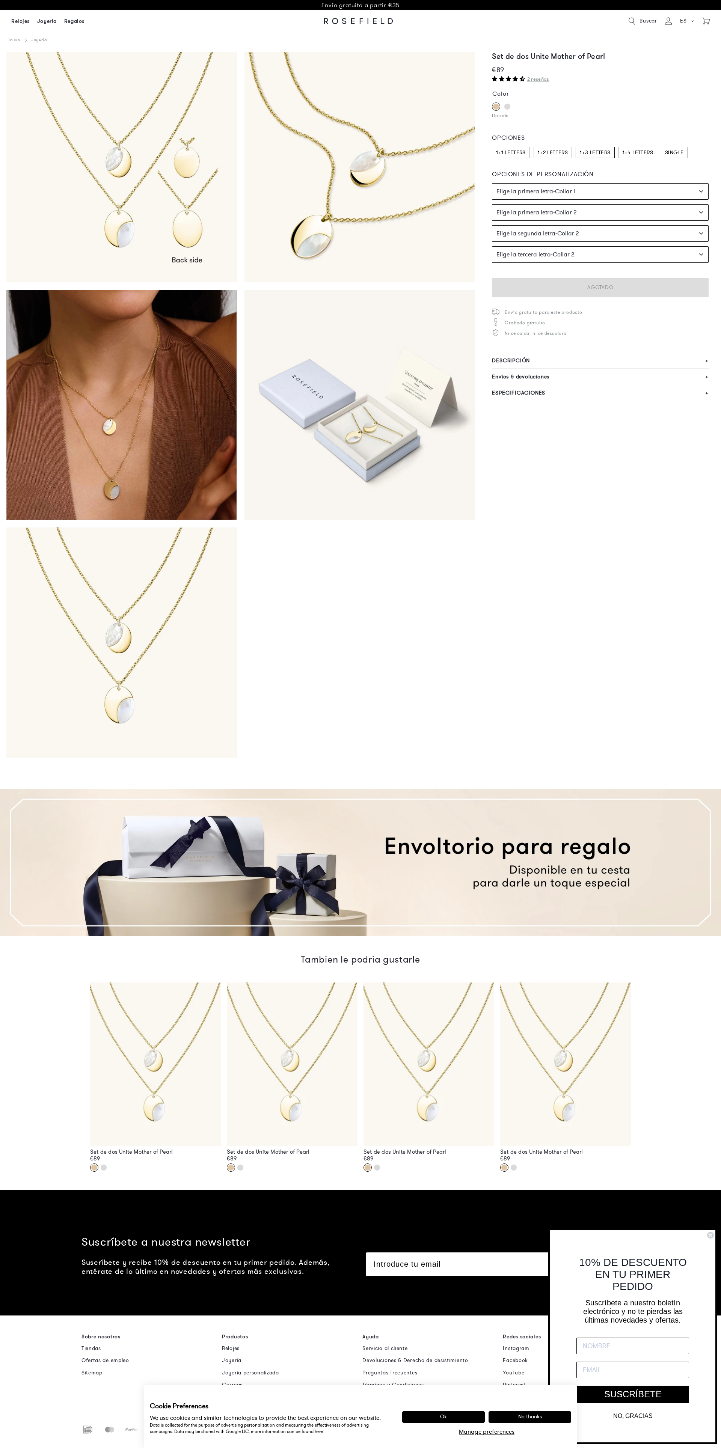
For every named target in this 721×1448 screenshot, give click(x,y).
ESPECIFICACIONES (600, 392)
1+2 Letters (553, 152)
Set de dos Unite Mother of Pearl (131, 1151)
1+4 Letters (638, 152)
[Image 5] (121, 405)
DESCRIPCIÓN (600, 360)
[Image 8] (121, 642)
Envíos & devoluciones (600, 376)
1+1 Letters (510, 152)
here (319, 1431)
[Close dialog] (710, 1235)
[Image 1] (121, 167)
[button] (687, 21)
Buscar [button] (648, 20)
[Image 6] (359, 405)
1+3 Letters (595, 152)
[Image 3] (359, 167)
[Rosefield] (358, 21)
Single (674, 152)
